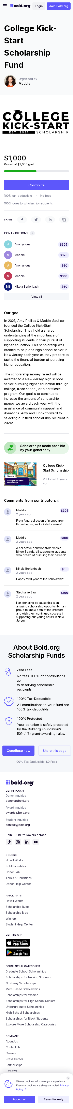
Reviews (11, 1070)
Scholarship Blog (17, 912)
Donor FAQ (13, 872)
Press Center (14, 1059)
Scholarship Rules (17, 906)
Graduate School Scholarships (26, 971)
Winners (11, 918)
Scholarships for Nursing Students (28, 977)
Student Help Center (19, 924)
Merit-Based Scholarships (23, 989)
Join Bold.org (58, 6)
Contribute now (18, 751)
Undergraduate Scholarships (25, 1006)
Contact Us (13, 1047)
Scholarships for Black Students (27, 1018)
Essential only (53, 1099)
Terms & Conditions (19, 878)
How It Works (14, 860)
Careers (11, 1053)
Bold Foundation (16, 866)
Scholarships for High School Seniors (30, 1001)
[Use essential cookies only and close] (68, 1078)
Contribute (36, 185)
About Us (12, 1041)
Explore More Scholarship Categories (31, 1024)
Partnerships (14, 1065)
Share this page (55, 751)
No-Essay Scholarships (21, 983)
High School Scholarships (23, 1012)
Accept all (19, 1099)
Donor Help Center (18, 883)
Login (39, 6)
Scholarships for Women (22, 995)
